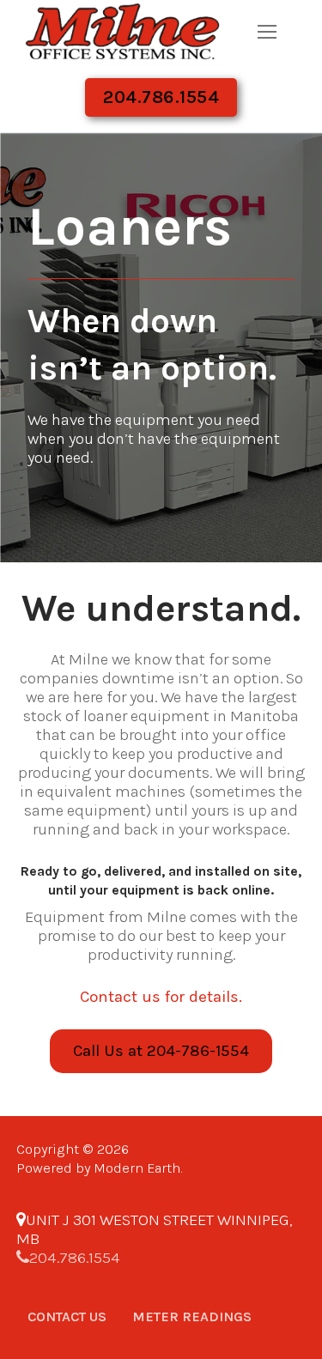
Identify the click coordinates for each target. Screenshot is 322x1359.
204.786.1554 (161, 97)
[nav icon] (266, 31)
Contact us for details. (161, 996)
